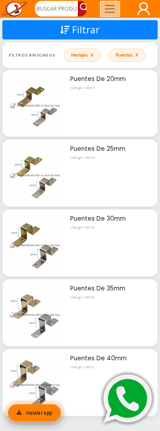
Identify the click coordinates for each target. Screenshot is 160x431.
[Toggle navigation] (110, 8)
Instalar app (38, 413)
